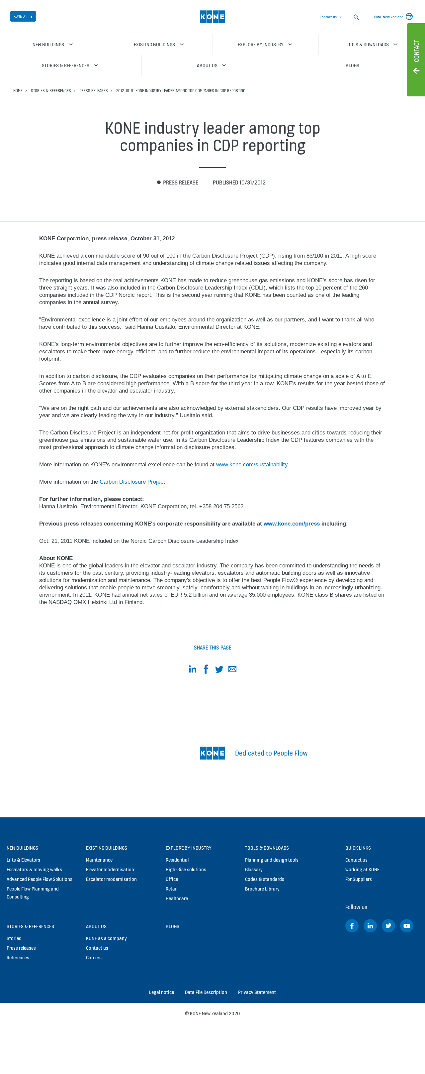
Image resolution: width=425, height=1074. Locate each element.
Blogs (172, 926)
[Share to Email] (232, 670)
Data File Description (206, 992)
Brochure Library (262, 889)
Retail (171, 889)
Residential (177, 860)
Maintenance (99, 860)
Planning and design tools (271, 860)
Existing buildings (106, 848)
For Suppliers (358, 879)
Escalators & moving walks (34, 869)
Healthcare (177, 898)
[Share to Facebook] (205, 670)
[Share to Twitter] (219, 670)
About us (96, 926)
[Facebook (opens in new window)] (352, 925)
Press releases (93, 90)
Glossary (254, 869)
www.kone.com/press (292, 524)
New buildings (22, 848)
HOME (18, 90)
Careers (94, 957)
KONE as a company (106, 938)
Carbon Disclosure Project (132, 482)
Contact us (328, 17)
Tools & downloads (267, 848)
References (18, 957)
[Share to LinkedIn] (192, 670)
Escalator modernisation (111, 879)
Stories (14, 938)
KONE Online (23, 16)
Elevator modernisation (110, 869)
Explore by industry (189, 848)
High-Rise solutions (186, 869)
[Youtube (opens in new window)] (406, 925)
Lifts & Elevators (23, 860)
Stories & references (51, 90)
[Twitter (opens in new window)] (388, 925)
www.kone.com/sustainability (252, 464)
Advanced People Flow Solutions (39, 879)
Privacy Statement (257, 992)
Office (172, 879)
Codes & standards (264, 879)
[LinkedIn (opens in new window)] (370, 925)
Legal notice (161, 992)
